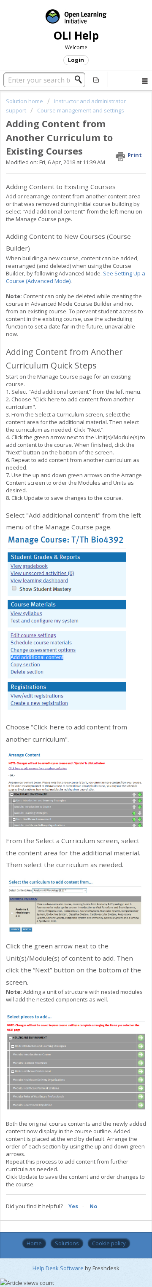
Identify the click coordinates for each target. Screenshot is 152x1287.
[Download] (60, 654)
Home (34, 1243)
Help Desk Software (59, 1268)
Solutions (67, 1243)
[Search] (80, 79)
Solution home (25, 101)
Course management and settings (80, 110)
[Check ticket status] (96, 79)
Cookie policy (109, 1243)
